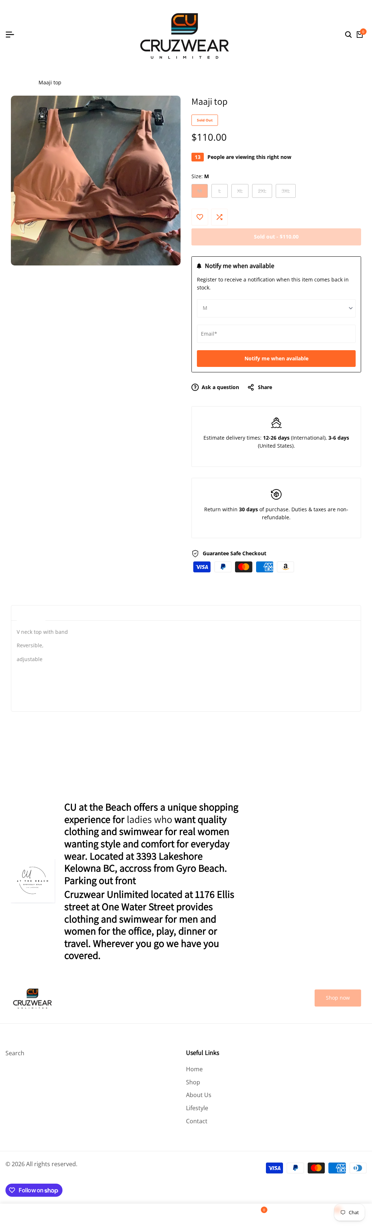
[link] (338, 998)
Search (14, 1053)
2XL (265, 192)
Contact (196, 1121)
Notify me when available (276, 358)
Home (18, 82)
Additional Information (83, 612)
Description (31, 612)
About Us (198, 1095)
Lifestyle (197, 1108)
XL (242, 192)
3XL (288, 192)
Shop (193, 1082)
